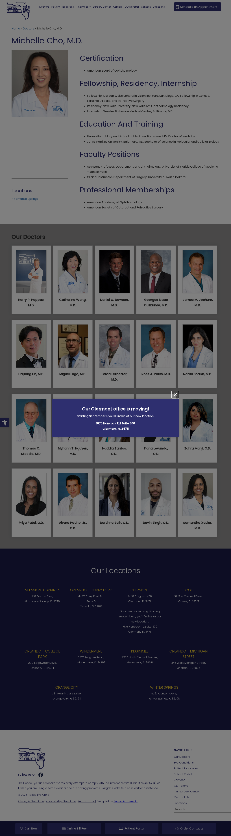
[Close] (175, 394)
